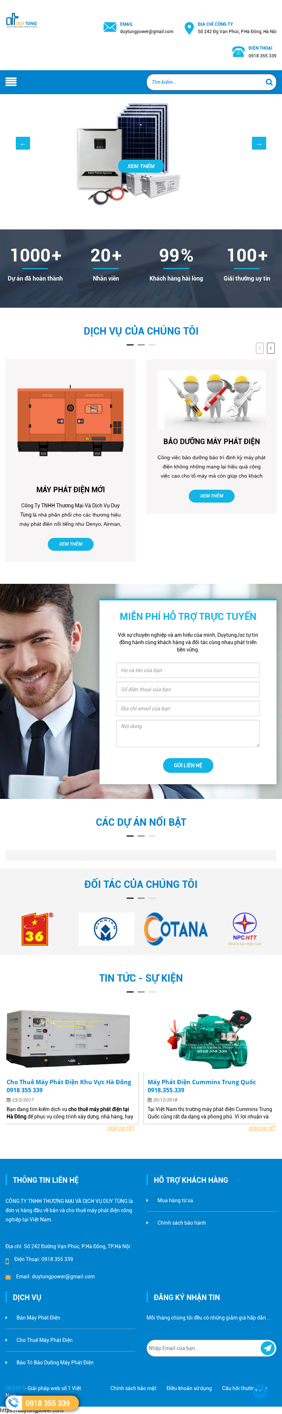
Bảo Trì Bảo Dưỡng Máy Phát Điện (55, 1362)
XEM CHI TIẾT (120, 1128)
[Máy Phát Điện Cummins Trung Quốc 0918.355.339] (211, 1039)
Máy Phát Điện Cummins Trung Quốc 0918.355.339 (202, 1086)
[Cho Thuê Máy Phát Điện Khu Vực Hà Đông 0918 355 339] (70, 1039)
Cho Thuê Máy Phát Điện (45, 1340)
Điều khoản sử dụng (189, 1388)
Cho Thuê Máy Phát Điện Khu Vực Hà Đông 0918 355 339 (69, 1086)
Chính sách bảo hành (182, 1223)
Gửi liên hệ (188, 765)
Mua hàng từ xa (175, 1200)
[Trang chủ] (23, 12)
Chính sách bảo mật (133, 1388)
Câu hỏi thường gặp (244, 1388)
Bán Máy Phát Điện (38, 1318)
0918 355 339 (48, 1403)
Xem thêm (70, 544)
